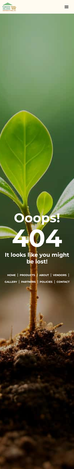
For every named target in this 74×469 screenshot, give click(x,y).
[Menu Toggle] (66, 7)
